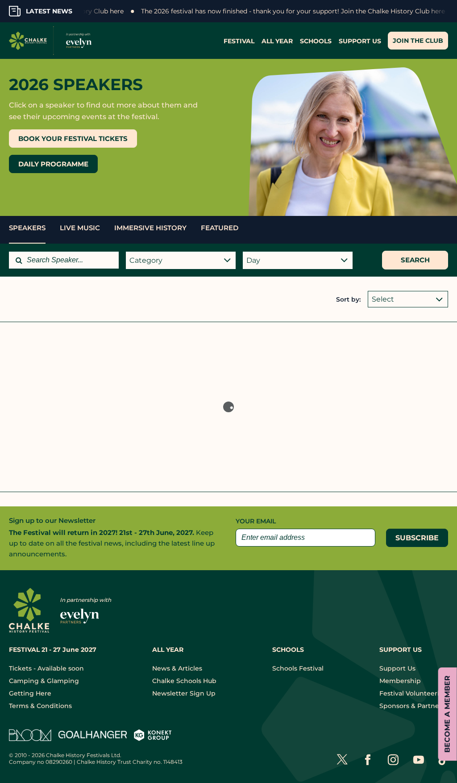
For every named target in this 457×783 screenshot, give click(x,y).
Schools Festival (298, 668)
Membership (400, 681)
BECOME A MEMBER (447, 714)
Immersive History (150, 228)
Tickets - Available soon (46, 668)
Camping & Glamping (44, 681)
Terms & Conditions (40, 706)
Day (253, 260)
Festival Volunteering (413, 693)
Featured (219, 228)
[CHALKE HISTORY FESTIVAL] (52, 40)
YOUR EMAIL (256, 521)
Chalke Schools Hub (184, 681)
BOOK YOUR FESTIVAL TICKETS (73, 138)
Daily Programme (53, 164)
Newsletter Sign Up (184, 693)
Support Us (397, 668)
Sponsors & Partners (412, 706)
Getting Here (30, 693)
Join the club (418, 41)
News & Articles (177, 668)
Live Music (80, 228)
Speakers (27, 228)
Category (145, 260)
